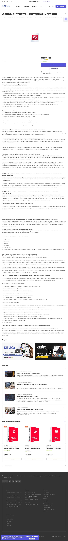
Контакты (9, 525)
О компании (46, 492)
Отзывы (45, 498)
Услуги (8, 490)
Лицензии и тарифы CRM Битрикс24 (33, 494)
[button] (65, 421)
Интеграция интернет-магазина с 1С (28, 373)
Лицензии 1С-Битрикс (30, 492)
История (45, 501)
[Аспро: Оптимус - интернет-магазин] (35, 38)
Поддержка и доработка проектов (14, 500)
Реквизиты (45, 500)
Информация (10, 517)
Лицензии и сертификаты (49, 494)
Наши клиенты (46, 507)
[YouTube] (7, 1)
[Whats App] (16, 481)
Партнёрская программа (48, 509)
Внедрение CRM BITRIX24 (12, 495)
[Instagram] (2, 1)
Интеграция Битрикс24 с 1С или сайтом (30, 409)
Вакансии (45, 511)
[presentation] (2, 444)
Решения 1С (27, 502)
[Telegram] (4, 1)
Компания (46, 490)
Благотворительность (48, 503)
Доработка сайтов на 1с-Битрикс (27, 396)
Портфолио (9, 521)
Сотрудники (45, 496)
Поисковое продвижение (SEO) (14, 504)
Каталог (27, 490)
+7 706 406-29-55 (34, 1)
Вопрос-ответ (10, 515)
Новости (8, 523)
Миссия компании (47, 505)
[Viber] (9, 1)
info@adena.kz (22, 475)
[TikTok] (19, 481)
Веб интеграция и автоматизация (14, 502)
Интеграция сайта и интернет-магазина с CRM (32, 384)
